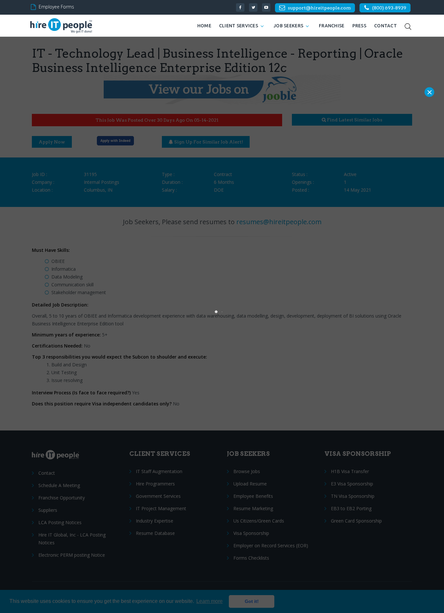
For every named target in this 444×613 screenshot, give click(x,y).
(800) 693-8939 (389, 7)
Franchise (332, 25)
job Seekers (288, 25)
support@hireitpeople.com (319, 7)
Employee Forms (56, 7)
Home (204, 25)
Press (359, 25)
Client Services (238, 25)
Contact (385, 25)
